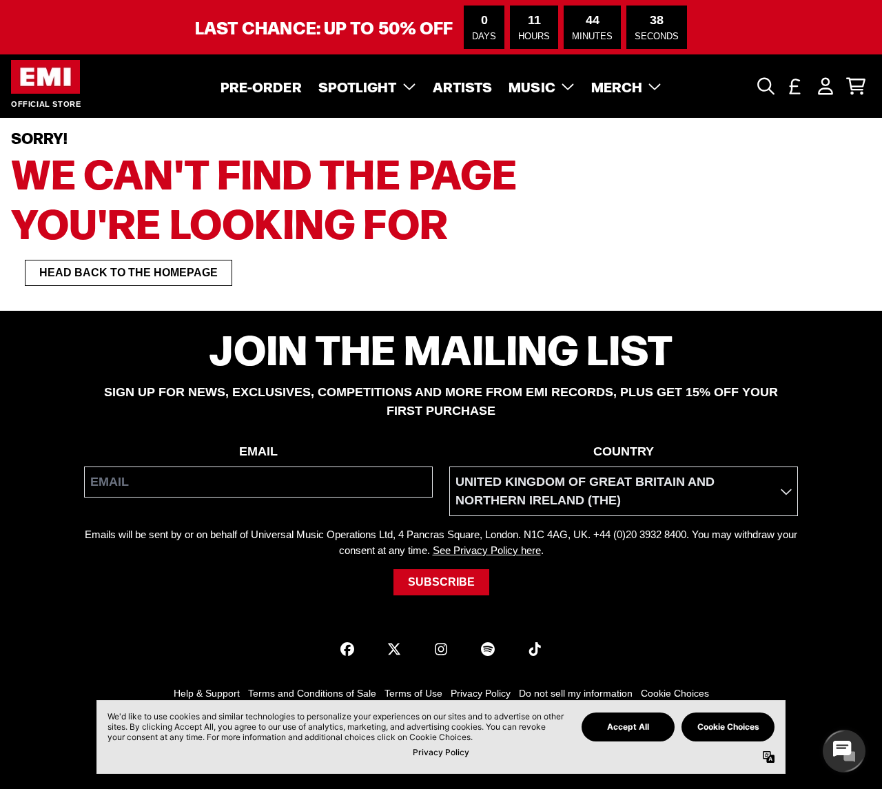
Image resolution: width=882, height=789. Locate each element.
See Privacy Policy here (487, 550)
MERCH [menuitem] (617, 86)
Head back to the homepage (128, 272)
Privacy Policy (481, 693)
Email (258, 451)
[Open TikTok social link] (535, 649)
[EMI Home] (45, 77)
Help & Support (207, 693)
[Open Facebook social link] (347, 649)
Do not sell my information (576, 693)
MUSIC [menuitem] (532, 86)
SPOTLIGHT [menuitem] (357, 86)
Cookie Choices (675, 693)
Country (623, 451)
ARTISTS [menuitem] (463, 86)
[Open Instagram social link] (441, 649)
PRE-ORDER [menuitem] (261, 86)
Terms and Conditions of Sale (312, 693)
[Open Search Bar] (765, 86)
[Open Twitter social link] (394, 649)
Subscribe (441, 582)
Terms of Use (413, 693)
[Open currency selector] (795, 86)
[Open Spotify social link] (488, 649)
